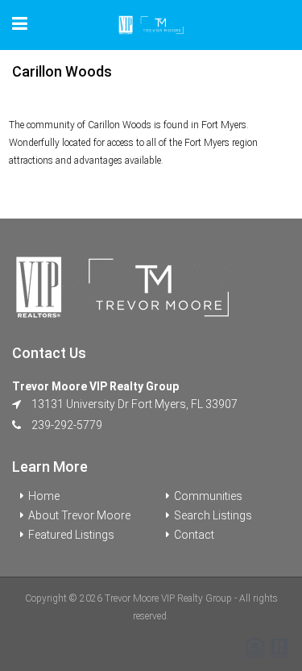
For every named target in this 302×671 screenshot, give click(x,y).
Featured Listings (71, 534)
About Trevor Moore (79, 515)
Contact (194, 534)
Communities (208, 496)
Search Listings (213, 515)
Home (44, 496)
